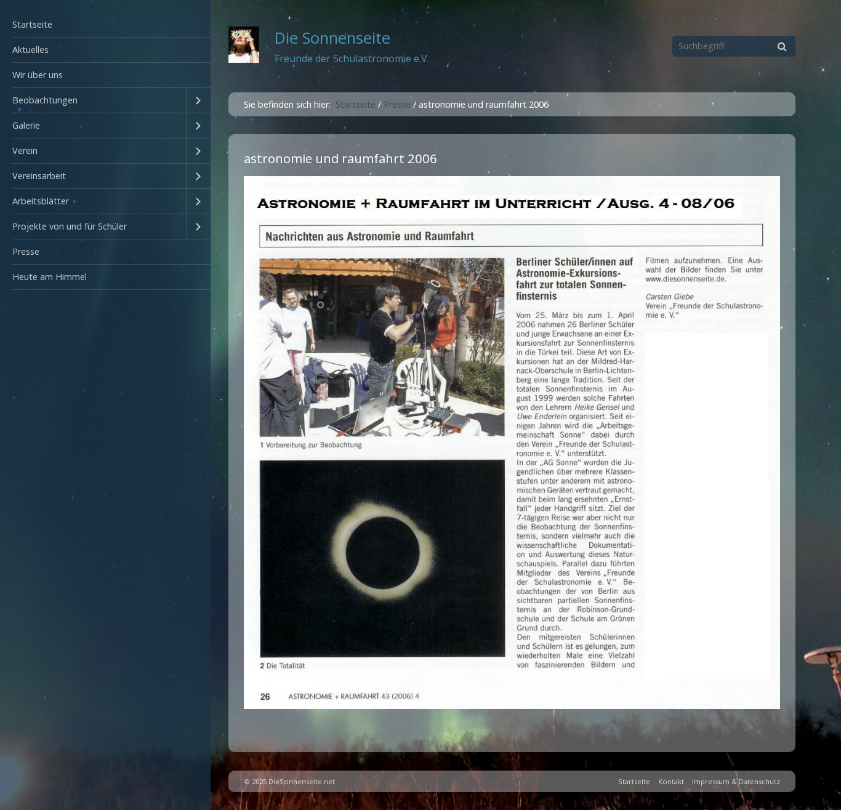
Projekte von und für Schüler (69, 226)
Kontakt (671, 781)
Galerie (26, 125)
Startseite (32, 24)
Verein (25, 150)
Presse (25, 251)
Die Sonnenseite (332, 38)
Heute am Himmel (49, 277)
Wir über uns (37, 75)
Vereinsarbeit (39, 176)
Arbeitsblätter (40, 201)
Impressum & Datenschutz (736, 781)
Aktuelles (30, 49)
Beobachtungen (45, 100)
